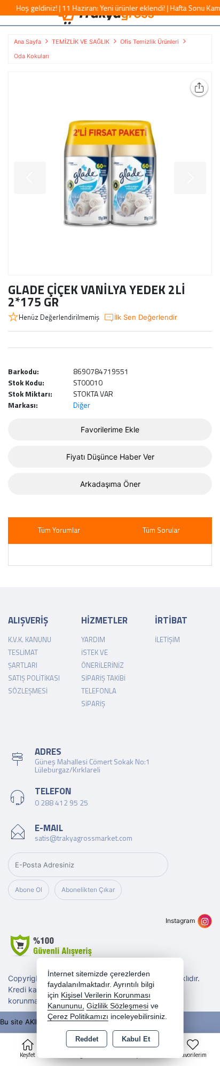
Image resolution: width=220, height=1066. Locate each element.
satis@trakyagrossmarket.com (83, 837)
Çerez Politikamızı (78, 1017)
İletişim (167, 639)
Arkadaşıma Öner (110, 483)
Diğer (81, 404)
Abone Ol (28, 890)
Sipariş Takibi (103, 678)
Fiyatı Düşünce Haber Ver (110, 456)
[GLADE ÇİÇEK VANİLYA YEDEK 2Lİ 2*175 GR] (110, 173)
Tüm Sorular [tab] (161, 530)
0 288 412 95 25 (61, 802)
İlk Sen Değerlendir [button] (145, 317)
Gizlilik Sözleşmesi (117, 1006)
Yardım (93, 639)
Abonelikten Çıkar (88, 890)
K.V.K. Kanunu (29, 639)
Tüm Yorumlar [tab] (59, 530)
